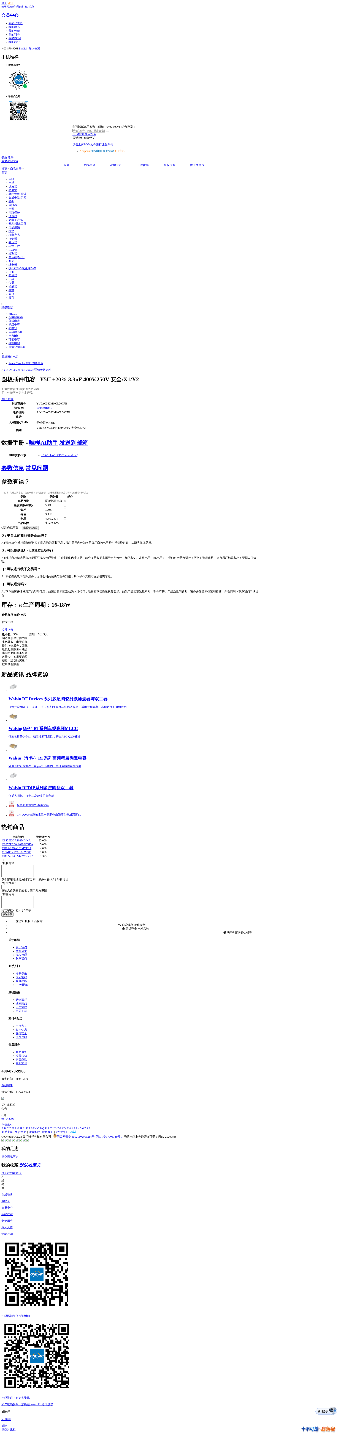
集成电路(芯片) (18, 197)
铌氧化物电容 (17, 346)
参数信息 (12, 468)
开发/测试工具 (17, 223)
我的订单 (22, 6)
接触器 (13, 286)
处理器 (13, 253)
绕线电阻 (96, 151)
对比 (4, 1425)
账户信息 (21, 1029)
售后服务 (21, 1052)
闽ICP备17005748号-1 (109, 1136)
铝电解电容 (16, 317)
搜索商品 (21, 1003)
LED (11, 271)
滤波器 (13, 186)
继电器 (13, 264)
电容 (4, 172)
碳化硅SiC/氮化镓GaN (22, 268)
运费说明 (21, 1037)
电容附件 (14, 335)
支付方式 (21, 1025)
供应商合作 (197, 165)
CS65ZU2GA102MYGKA (17, 844)
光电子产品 (16, 219)
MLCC (13, 313)
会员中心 (9, 15)
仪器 (11, 282)
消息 (31, 6)
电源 (11, 208)
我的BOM (15, 38)
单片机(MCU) (17, 257)
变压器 (13, 242)
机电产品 (14, 234)
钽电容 (13, 328)
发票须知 (21, 1055)
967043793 (7, 1118)
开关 (11, 260)
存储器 (13, 238)
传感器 (13, 216)
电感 (11, 182)
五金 (11, 293)
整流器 (13, 275)
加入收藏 (34, 48)
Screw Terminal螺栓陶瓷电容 (26, 363)
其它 (11, 297)
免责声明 (20, 1131)
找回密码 (21, 977)
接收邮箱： (9, 863)
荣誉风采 (21, 951)
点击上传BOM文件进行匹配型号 (92, 144)
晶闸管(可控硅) (18, 193)
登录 (4, 3)
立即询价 (7, 629)
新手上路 (7, 1131)
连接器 (13, 205)
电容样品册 (16, 332)
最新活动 (108, 151)
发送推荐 (7, 914)
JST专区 (120, 151)
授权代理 (169, 165)
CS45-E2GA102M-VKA (16, 840)
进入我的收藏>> (11, 1173)
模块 (11, 231)
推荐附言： (9, 894)
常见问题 (37, 468)
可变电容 (14, 339)
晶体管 (13, 190)
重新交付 (21, 1063)
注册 (10, 3)
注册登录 (21, 973)
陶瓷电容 (7, 307)
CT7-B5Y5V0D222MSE (16, 852)
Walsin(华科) (44, 407)
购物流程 (21, 999)
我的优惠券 (16, 23)
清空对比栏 (8, 1429)
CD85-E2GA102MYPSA (16, 848)
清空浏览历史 (9, 1156)
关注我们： (62, 1131)
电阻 (11, 179)
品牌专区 (116, 165)
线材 (11, 290)
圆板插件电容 (9, 356)
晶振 (11, 201)
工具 (11, 279)
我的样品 (14, 27)
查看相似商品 (30, 527)
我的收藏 (14, 30)
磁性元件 (14, 246)
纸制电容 (14, 343)
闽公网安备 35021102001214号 (75, 1136)
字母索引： (8, 1124)
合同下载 (21, 1010)
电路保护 (14, 212)
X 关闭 (6, 1419)
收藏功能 (21, 981)
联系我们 (21, 958)
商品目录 (89, 165)
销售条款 (21, 1059)
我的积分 (14, 41)
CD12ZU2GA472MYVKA (18, 856)
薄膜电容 (14, 320)
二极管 (13, 249)
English (23, 48)
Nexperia (85, 151)
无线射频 (14, 227)
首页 (66, 165)
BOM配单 (143, 165)
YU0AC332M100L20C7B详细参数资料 (27, 369)
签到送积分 (8, 6)
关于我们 (21, 947)
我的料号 (14, 34)
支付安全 (21, 1033)
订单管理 (21, 1007)
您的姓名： (9, 883)
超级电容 (14, 324)
